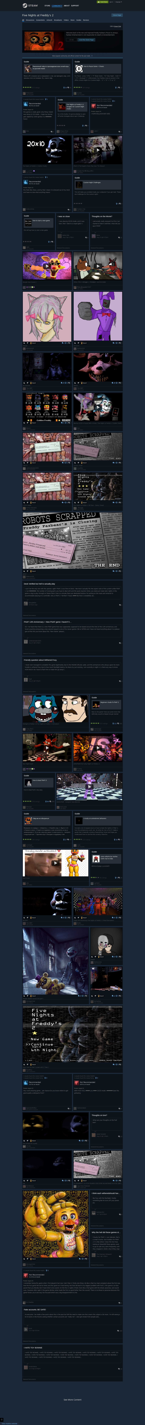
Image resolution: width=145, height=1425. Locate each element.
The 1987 (29, 388)
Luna (78, 845)
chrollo (28, 1146)
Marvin (28, 428)
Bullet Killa (66, 235)
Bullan (79, 923)
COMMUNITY (57, 6)
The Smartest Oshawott (104, 1254)
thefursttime (30, 209)
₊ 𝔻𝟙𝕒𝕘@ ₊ (80, 508)
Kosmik (79, 93)
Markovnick (30, 348)
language (117, 2)
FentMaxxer (30, 1186)
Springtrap (97, 1001)
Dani (78, 428)
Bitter (98, 235)
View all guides (30, 94)
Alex (27, 131)
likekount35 (30, 576)
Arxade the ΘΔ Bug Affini (85, 171)
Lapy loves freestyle (83, 1186)
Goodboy (29, 1070)
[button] (72, 41)
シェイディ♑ (30, 171)
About (67, 6)
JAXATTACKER (101, 1134)
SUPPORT (75, 6)
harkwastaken (81, 1108)
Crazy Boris (29, 729)
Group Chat (117, 26)
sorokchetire (33, 1366)
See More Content (72, 1399)
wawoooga (97, 729)
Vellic (28, 247)
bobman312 (100, 1212)
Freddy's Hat (81, 209)
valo (27, 883)
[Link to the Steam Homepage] (30, 7)
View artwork (29, 350)
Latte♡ (96, 131)
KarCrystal (63, 807)
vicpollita (80, 468)
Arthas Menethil (31, 508)
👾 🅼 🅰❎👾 (30, 287)
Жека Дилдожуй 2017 (84, 287)
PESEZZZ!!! (29, 93)
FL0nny (79, 769)
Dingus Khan (64, 131)
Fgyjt (30, 679)
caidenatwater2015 (32, 468)
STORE (47, 6)
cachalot (97, 883)
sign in (111, 2)
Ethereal (29, 807)
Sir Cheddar (30, 1302)
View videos (29, 172)
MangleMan (32, 602)
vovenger (29, 845)
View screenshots (30, 429)
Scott (30, 1328)
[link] (9, 1423)
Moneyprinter (30, 1001)
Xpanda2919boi (31, 1108)
